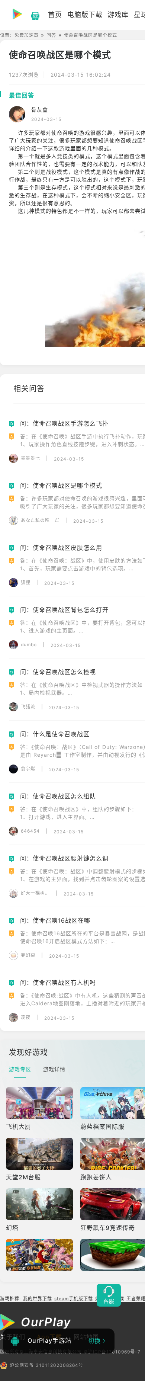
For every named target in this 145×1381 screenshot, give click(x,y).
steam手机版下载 (73, 1298)
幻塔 (12, 1227)
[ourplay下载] (31, 15)
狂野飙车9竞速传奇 (107, 1227)
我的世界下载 (37, 1298)
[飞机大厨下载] (40, 1103)
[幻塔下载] (40, 1204)
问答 (51, 35)
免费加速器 (26, 35)
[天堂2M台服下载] (40, 1154)
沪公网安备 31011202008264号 (46, 1365)
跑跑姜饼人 (96, 1177)
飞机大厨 (18, 1126)
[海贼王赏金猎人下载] (40, 1255)
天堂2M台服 (23, 1177)
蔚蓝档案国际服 (102, 1126)
